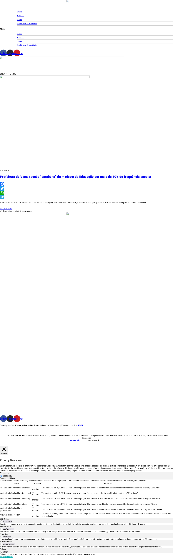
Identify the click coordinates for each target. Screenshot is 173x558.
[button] (86, 29)
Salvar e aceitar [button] (6, 557)
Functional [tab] (4, 519)
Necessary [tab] (4, 473)
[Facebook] (86, 184)
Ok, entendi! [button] (93, 440)
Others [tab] (3, 549)
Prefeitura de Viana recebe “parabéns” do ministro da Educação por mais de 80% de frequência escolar (75, 177)
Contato (20, 15)
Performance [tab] (5, 526)
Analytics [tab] (4, 534)
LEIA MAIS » (6, 208)
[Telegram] (86, 197)
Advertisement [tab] (6, 541)
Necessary (7, 476)
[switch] (1, 521)
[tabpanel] (86, 499)
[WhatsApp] (86, 193)
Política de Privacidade (27, 23)
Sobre (19, 19)
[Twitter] (86, 188)
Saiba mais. (75, 440)
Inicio (19, 12)
